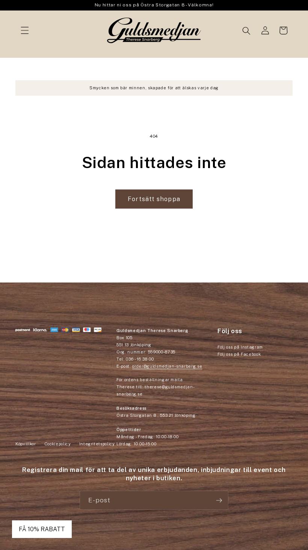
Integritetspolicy (97, 444)
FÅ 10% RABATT (42, 529)
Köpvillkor (25, 444)
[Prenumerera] (219, 500)
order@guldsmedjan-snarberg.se (167, 366)
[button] (25, 30)
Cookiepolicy (57, 444)
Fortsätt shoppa (154, 199)
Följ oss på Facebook (239, 354)
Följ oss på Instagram (240, 347)
